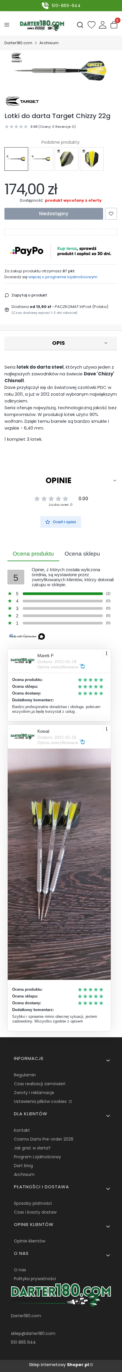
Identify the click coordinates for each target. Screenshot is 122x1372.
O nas (20, 1270)
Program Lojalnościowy (37, 1157)
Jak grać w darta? (32, 1148)
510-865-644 (66, 6)
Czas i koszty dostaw (35, 1212)
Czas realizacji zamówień (39, 1084)
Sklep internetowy (59, 1365)
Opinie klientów (29, 1241)
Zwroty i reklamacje (34, 1093)
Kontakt (22, 1130)
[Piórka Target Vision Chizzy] (67, 159)
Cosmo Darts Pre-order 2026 (43, 1139)
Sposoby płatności (33, 1203)
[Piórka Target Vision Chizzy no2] (92, 159)
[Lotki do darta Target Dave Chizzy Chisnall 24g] (41, 159)
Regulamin (25, 1075)
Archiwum (49, 43)
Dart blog (23, 1166)
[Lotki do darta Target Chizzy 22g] (16, 159)
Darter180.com (18, 43)
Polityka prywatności (35, 1279)
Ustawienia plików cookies (41, 1101)
